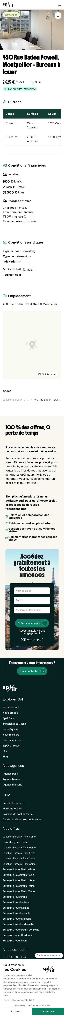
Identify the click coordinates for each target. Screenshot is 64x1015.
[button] (59, 4)
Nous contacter (29, 671)
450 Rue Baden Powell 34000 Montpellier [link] (47, 399)
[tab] (23, 46)
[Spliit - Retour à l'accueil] (8, 5)
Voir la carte (49, 374)
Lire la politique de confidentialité (18, 1000)
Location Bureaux (12, 399)
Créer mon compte (29, 623)
